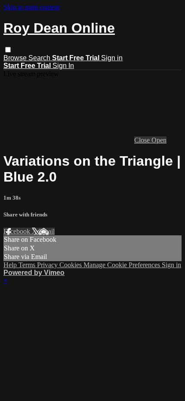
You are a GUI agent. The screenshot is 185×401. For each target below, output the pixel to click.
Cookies (71, 264)
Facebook (17, 231)
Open (158, 140)
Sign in (112, 58)
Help (10, 264)
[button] (8, 49)
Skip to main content (31, 7)
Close (142, 140)
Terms (27, 264)
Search (40, 58)
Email (47, 231)
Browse (15, 58)
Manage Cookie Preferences (122, 264)
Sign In (63, 65)
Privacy (48, 264)
